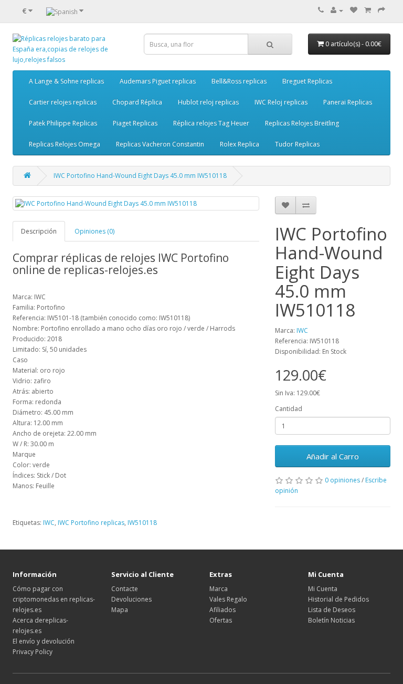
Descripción (39, 231)
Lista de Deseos (331, 609)
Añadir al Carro (332, 456)
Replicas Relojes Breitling (302, 123)
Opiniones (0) (94, 231)
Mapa (119, 609)
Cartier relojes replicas (63, 102)
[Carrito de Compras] (367, 10)
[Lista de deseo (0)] (353, 10)
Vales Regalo (228, 599)
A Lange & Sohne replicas (66, 81)
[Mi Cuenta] (337, 10)
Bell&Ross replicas (239, 81)
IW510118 (142, 522)
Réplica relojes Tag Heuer (211, 123)
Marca (218, 588)
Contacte (124, 588)
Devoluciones (131, 599)
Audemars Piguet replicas (158, 81)
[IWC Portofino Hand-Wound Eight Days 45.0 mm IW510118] (136, 203)
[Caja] (381, 10)
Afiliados (222, 609)
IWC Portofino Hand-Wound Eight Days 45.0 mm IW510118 (140, 175)
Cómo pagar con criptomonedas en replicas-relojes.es (54, 599)
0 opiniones (342, 480)
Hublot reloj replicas (208, 102)
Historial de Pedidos (338, 599)
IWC (302, 330)
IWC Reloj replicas (280, 102)
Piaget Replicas (135, 123)
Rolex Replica (239, 144)
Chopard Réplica (137, 102)
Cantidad (288, 408)
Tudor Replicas (297, 144)
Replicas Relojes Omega (64, 144)
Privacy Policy (32, 651)
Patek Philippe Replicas (63, 123)
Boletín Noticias (331, 620)
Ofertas (220, 620)
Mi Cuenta (322, 588)
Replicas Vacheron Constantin (160, 144)
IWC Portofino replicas (91, 522)
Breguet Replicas (307, 81)
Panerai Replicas (347, 102)
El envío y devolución (44, 641)
